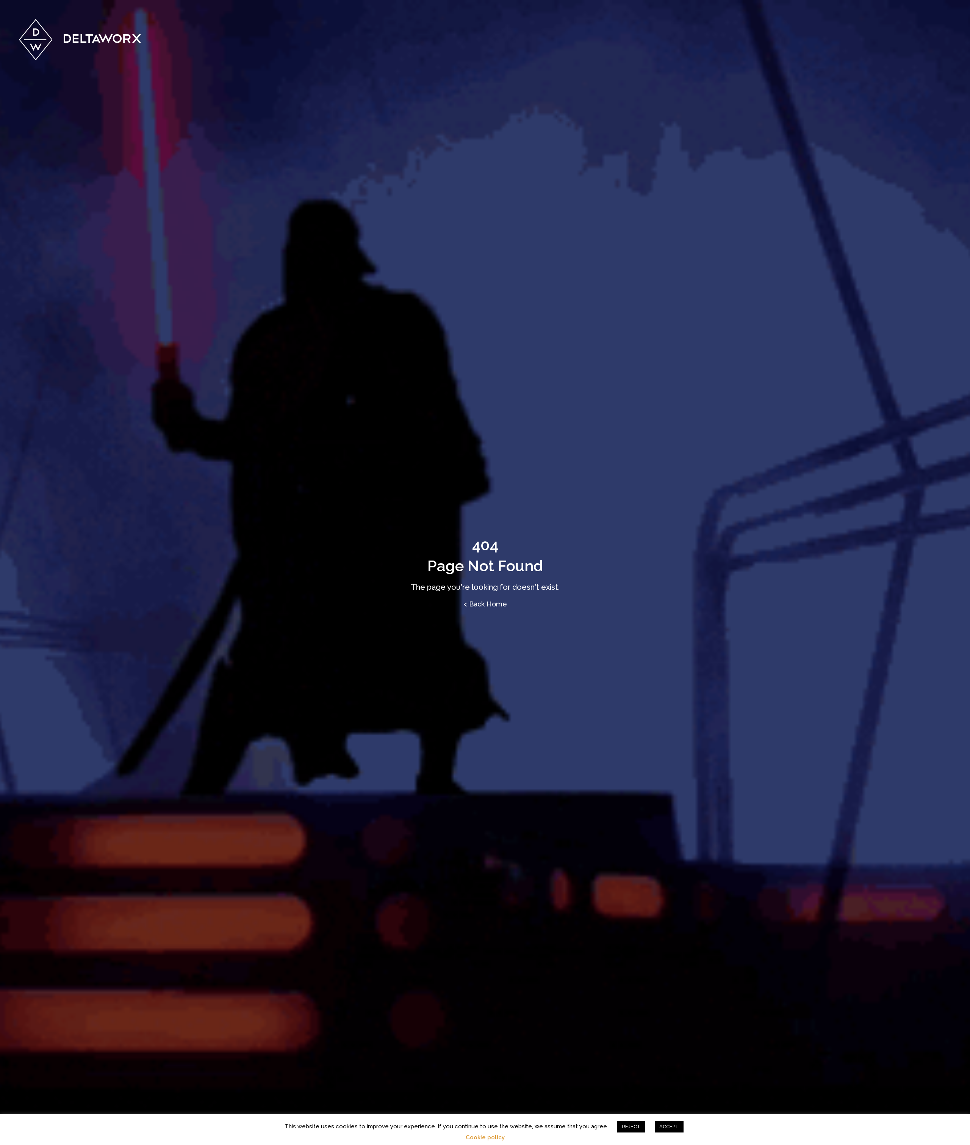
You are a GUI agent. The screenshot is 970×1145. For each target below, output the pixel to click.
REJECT (631, 1126)
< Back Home (485, 604)
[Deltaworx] (80, 39)
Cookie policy (485, 1137)
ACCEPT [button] (669, 1126)
